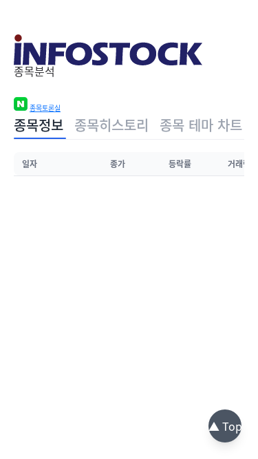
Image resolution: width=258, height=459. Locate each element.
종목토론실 (45, 108)
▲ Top (225, 425)
